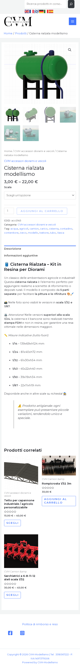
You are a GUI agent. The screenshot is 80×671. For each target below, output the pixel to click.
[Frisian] (36, 11)
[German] (41, 11)
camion (34, 228)
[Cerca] (71, 4)
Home (8, 151)
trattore (44, 232)
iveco (23, 232)
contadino (66, 228)
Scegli (12, 523)
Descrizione (12, 248)
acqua (14, 228)
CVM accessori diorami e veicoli (34, 151)
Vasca (60, 232)
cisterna (54, 228)
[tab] (40, 249)
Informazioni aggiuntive (21, 255)
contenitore (11, 232)
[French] (31, 11)
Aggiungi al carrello (42, 211)
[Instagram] (22, 633)
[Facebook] (10, 633)
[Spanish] (51, 11)
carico (44, 228)
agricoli (23, 228)
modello (33, 232)
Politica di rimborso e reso (40, 624)
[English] (27, 11)
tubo (53, 232)
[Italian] (46, 11)
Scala (8, 187)
